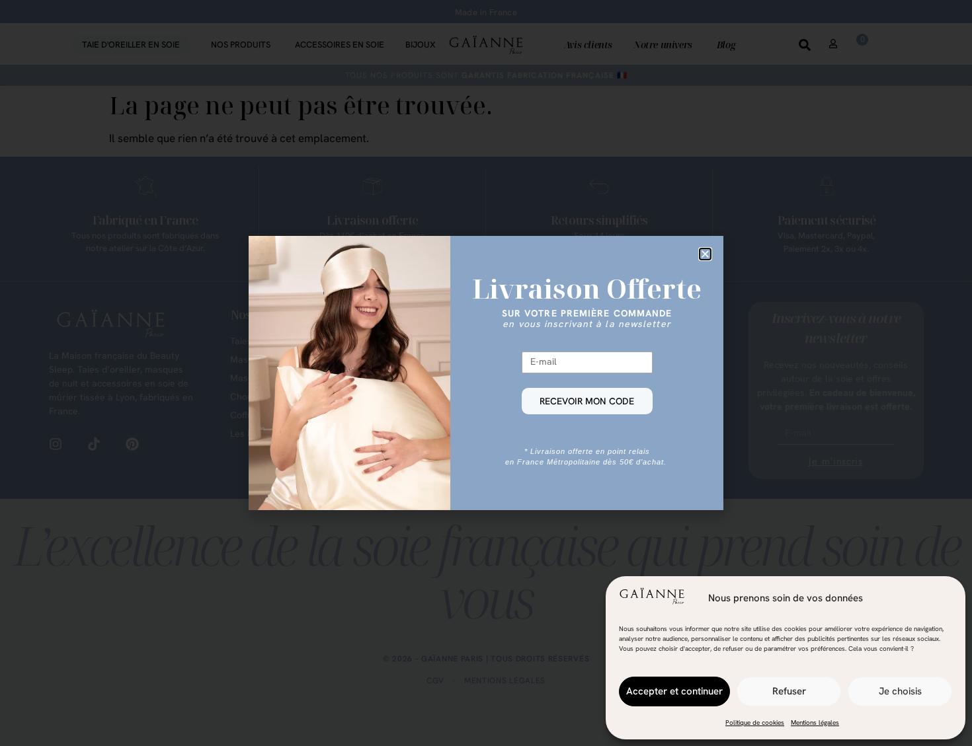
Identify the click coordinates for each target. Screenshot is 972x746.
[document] (486, 373)
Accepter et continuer (674, 691)
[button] (705, 254)
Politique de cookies (754, 722)
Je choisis (900, 691)
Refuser (789, 691)
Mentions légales (815, 722)
